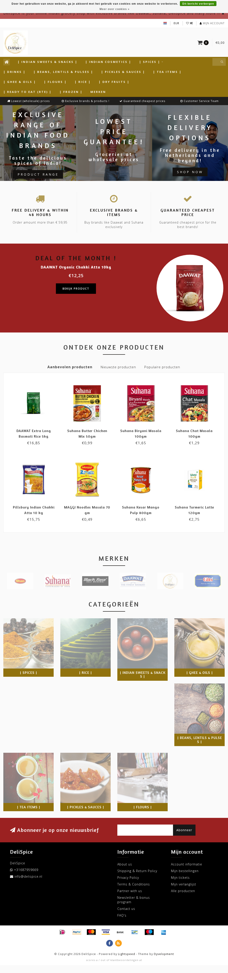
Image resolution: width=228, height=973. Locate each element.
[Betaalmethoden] (62, 932)
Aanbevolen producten (69, 367)
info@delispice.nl (28, 876)
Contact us (126, 909)
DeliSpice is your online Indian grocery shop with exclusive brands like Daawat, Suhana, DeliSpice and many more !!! (111, 13)
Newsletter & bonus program (133, 899)
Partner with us (129, 891)
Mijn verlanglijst (183, 884)
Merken (98, 92)
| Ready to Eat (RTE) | (27, 92)
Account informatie (186, 864)
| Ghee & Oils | (19, 82)
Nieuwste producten (118, 367)
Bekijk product (76, 288)
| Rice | (83, 82)
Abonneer (184, 830)
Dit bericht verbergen (198, 3)
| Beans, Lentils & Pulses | (63, 72)
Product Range (38, 174)
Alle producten (183, 891)
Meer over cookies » (115, 9)
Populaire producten (162, 367)
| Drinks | (14, 72)
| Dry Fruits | (114, 82)
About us (124, 864)
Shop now (190, 172)
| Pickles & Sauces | (123, 72)
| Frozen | (71, 92)
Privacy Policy (128, 877)
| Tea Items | (167, 72)
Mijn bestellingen (185, 871)
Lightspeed (126, 954)
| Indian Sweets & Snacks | (47, 62)
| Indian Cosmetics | (108, 62)
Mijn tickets (180, 877)
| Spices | (149, 62)
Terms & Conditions (133, 884)
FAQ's (121, 915)
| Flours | (55, 82)
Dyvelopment (164, 954)
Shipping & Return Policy (137, 871)
